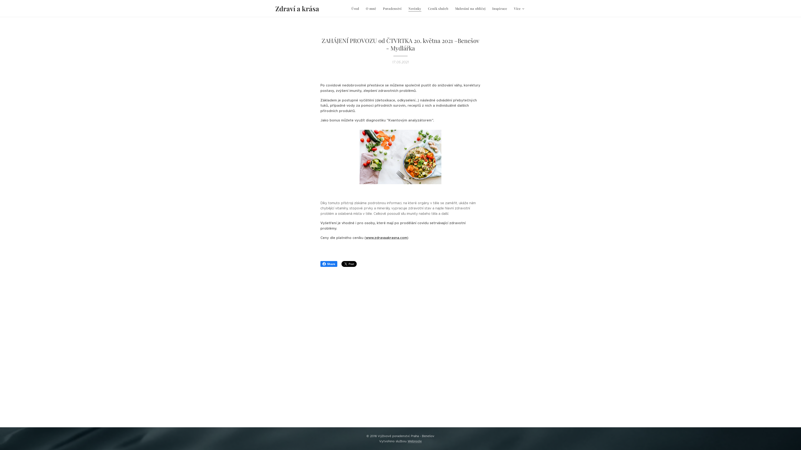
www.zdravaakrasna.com (386, 238)
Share (331, 264)
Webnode (415, 441)
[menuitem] (356, 8)
